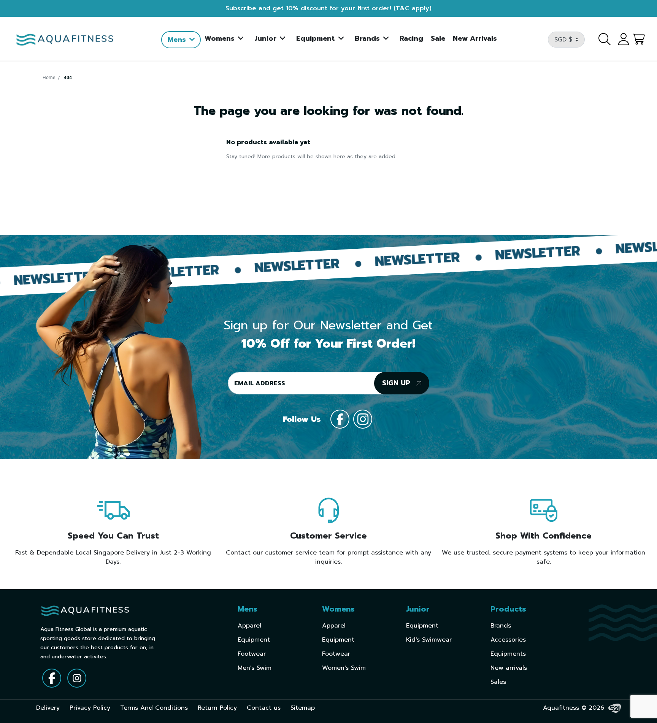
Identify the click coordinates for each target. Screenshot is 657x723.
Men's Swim (254, 667)
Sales (498, 681)
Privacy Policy (90, 707)
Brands (500, 625)
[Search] (600, 39)
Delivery (48, 707)
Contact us (264, 707)
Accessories (508, 639)
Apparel (249, 625)
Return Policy (217, 707)
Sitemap (302, 707)
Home (49, 77)
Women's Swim (344, 667)
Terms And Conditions (154, 707)
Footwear (252, 653)
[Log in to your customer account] (621, 39)
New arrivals (508, 667)
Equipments (508, 653)
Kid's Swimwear (429, 639)
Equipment (254, 639)
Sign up (397, 383)
